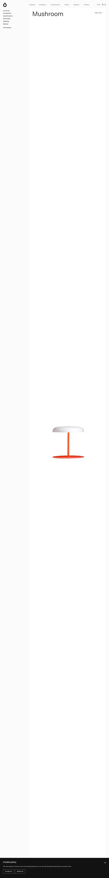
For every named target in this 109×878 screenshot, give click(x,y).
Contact (86, 5)
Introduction (7, 13)
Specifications (8, 16)
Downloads (6, 18)
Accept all (8, 871)
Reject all (20, 871)
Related (5, 24)
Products (32, 5)
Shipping (6, 21)
